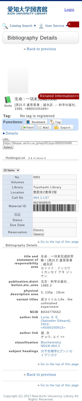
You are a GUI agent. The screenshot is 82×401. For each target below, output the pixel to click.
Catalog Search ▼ (23, 25)
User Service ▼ (56, 25)
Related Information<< (59, 96)
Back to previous (41, 49)
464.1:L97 (41, 197)
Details (12, 133)
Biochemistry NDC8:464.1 (51, 344)
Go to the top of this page (60, 241)
